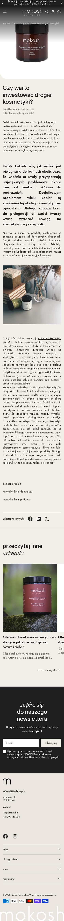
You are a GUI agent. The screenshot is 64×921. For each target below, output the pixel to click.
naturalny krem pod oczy (18, 248)
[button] (47, 12)
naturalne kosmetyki (49, 338)
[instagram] (15, 836)
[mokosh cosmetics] (32, 12)
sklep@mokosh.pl (11, 812)
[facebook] (5, 836)
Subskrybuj (51, 743)
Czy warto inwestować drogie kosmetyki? (40, 23)
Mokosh (6, 23)
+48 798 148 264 (11, 816)
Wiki (15, 23)
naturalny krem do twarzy (17, 491)
